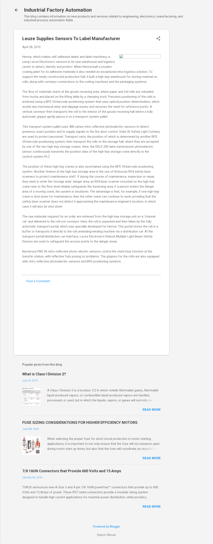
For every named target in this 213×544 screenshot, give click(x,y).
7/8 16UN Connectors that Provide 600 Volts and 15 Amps (71, 471)
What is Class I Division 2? (44, 374)
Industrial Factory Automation (58, 10)
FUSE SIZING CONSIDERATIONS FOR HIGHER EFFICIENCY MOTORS (79, 422)
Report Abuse (106, 535)
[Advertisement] (185, 92)
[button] (158, 39)
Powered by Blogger (106, 526)
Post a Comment (38, 281)
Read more (152, 410)
